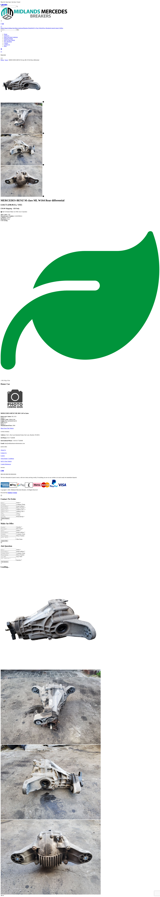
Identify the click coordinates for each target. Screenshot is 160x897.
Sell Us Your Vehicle (37, 28)
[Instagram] (4, 5)
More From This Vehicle (7, 428)
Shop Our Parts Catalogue (16, 28)
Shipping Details (27, 28)
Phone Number (20, 535)
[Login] (3, 23)
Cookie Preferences (6, 464)
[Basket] (1, 26)
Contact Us (57, 28)
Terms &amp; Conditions (7, 458)
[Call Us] (1, 5)
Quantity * (19, 527)
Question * (19, 560)
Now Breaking (47, 28)
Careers (53, 28)
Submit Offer (4, 541)
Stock (6, 60)
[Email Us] (2, 5)
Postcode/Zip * (20, 516)
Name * (18, 502)
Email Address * (20, 506)
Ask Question (4, 561)
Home (2, 28)
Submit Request (5, 518)
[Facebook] (5, 5)
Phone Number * (20, 508)
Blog (61, 28)
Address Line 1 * (20, 509)
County (18, 515)
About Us (6, 28)
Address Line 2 (20, 511)
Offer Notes (19, 539)
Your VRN (19, 556)
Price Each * (19, 529)
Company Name (20, 504)
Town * (18, 513)
